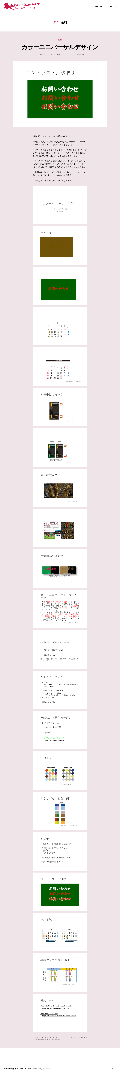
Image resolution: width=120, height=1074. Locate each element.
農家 (42, 1039)
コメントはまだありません (76, 54)
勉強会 (60, 40)
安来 (82, 1037)
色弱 (39, 1039)
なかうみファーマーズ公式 (21, 1069)
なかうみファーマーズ (52, 1037)
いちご (42, 1037)
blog (44, 54)
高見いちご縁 (49, 1039)
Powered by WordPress (42, 1069)
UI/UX (37, 1037)
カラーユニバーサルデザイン (60, 47)
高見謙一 (57, 1039)
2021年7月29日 (56, 54)
